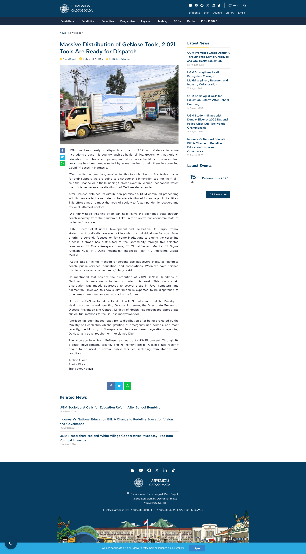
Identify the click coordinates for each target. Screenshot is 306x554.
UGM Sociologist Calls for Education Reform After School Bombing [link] (110, 407)
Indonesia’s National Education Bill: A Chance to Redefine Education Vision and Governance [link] (116, 421)
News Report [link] (75, 32)
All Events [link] (216, 194)
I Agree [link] (197, 548)
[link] (79, 8)
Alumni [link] (217, 12)
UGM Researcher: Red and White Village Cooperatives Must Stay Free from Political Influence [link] (116, 438)
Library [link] (230, 12)
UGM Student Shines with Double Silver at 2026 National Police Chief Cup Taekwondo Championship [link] (207, 121)
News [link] (63, 32)
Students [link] (194, 12)
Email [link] (241, 12)
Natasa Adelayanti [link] (122, 59)
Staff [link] (207, 12)
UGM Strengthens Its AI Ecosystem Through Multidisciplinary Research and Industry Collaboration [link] (207, 78)
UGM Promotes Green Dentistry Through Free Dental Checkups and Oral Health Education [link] (208, 56)
